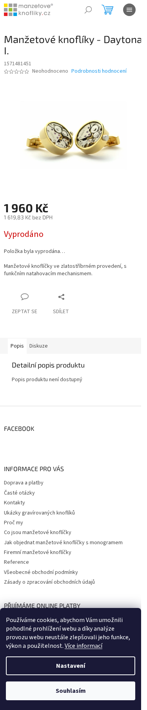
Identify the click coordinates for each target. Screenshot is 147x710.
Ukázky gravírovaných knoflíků (39, 513)
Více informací (83, 646)
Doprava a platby (24, 483)
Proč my (13, 523)
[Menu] (129, 10)
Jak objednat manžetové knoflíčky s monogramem (63, 543)
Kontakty (14, 503)
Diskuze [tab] (38, 346)
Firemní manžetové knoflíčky (37, 552)
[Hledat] (88, 10)
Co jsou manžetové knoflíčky (37, 532)
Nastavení (70, 666)
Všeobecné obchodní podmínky (41, 572)
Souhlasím (71, 691)
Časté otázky (19, 493)
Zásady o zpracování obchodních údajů (49, 582)
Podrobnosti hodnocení (99, 71)
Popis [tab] (17, 346)
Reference (16, 562)
